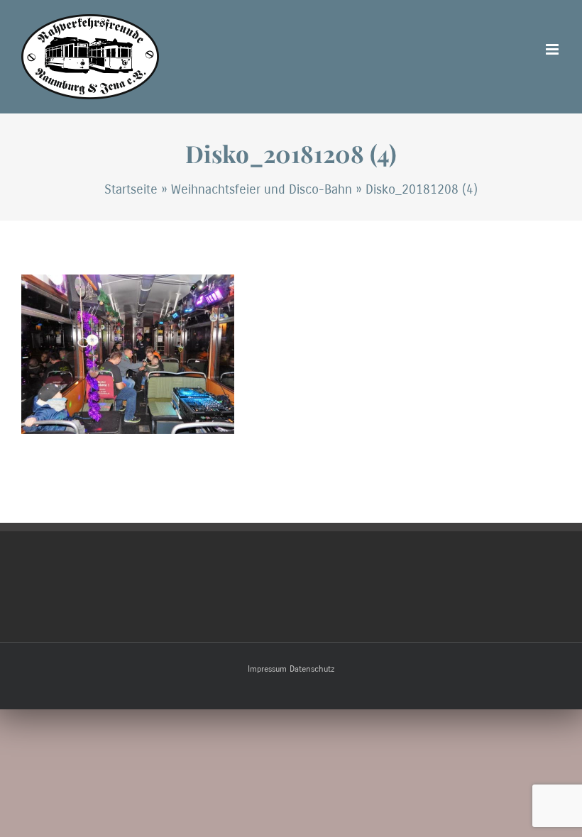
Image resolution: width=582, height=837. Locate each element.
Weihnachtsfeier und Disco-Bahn (261, 189)
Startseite (131, 189)
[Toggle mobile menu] (553, 49)
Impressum (267, 669)
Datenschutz (312, 669)
